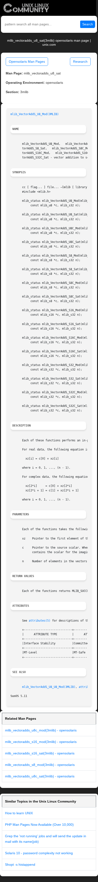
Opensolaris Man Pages (27, 61)
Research (80, 61)
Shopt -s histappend (20, 864)
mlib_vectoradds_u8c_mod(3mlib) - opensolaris (41, 730)
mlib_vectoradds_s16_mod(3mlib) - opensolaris (41, 742)
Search (87, 24)
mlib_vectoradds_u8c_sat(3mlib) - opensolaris (39, 776)
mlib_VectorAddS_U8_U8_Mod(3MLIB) (48, 687)
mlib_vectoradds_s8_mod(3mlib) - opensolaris (40, 765)
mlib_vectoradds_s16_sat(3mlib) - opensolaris (39, 753)
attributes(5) (39, 620)
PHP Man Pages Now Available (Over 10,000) (39, 824)
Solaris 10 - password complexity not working (39, 853)
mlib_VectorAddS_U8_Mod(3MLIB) (34, 114)
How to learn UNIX (19, 813)
